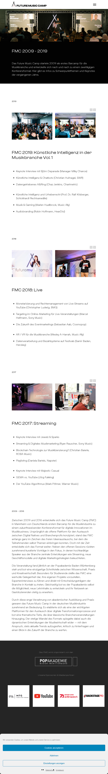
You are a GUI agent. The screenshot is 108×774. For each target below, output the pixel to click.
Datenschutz (50, 770)
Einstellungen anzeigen (54, 763)
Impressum (60, 770)
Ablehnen (54, 755)
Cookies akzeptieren (54, 748)
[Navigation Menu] (94, 4)
